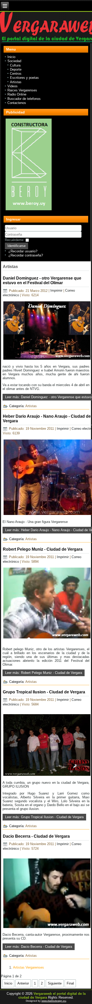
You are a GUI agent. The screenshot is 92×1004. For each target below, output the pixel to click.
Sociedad (14, 61)
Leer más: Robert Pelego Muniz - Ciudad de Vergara (43, 673)
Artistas (15, 82)
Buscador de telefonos (24, 99)
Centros (15, 73)
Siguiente (55, 983)
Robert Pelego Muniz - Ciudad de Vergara (43, 549)
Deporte (15, 69)
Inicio (11, 57)
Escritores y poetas (24, 78)
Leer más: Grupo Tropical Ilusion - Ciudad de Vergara (44, 817)
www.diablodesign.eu (53, 1000)
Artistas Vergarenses (28, 967)
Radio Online (16, 94)
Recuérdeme (14, 240)
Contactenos (16, 103)
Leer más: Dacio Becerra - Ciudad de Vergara (38, 947)
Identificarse (16, 246)
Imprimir (56, 291)
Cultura (15, 65)
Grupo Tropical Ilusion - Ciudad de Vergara (44, 692)
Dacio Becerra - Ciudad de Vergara (36, 836)
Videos (12, 86)
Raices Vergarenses (22, 90)
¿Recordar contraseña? (25, 255)
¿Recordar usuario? (22, 251)
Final (70, 983)
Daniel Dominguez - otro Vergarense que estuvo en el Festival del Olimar (42, 280)
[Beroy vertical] (28, 210)
